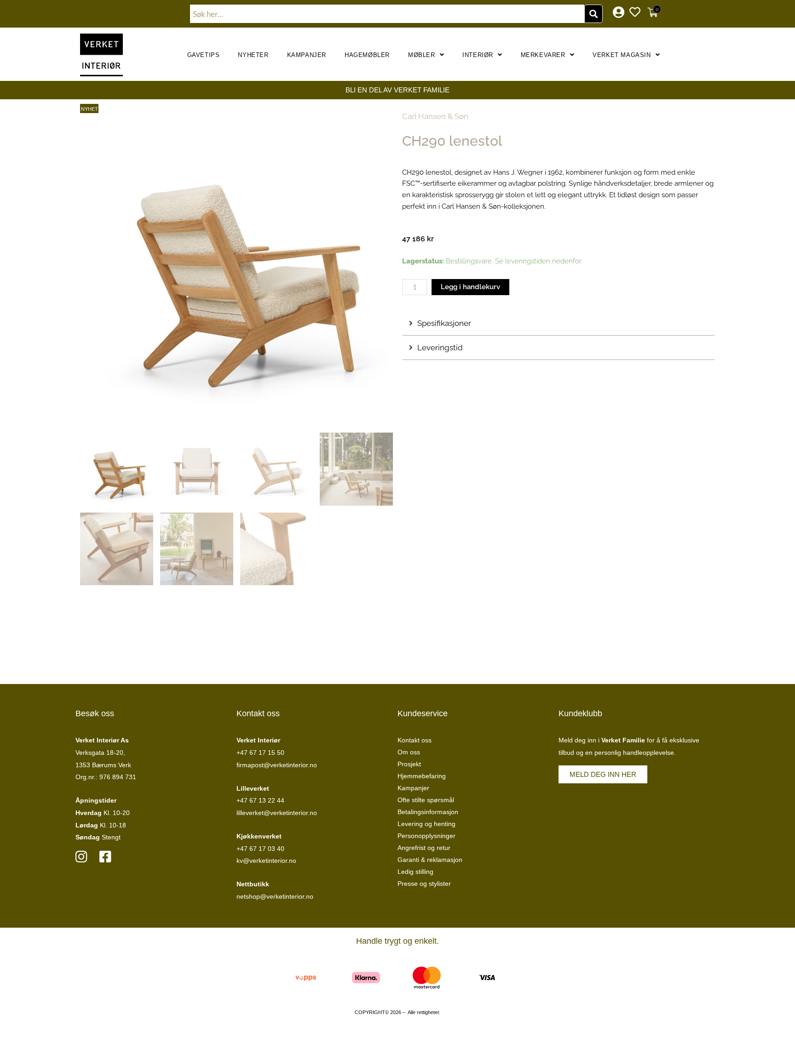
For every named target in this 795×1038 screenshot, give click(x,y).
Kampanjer (306, 54)
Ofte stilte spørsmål (426, 800)
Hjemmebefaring (422, 776)
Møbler (421, 54)
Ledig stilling (415, 871)
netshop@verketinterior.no (274, 896)
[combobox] (387, 14)
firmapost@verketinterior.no (276, 765)
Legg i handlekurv (470, 287)
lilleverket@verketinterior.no (276, 812)
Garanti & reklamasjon (430, 859)
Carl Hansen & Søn (435, 116)
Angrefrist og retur (424, 847)
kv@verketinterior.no (266, 860)
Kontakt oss (415, 740)
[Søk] (593, 14)
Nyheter (253, 54)
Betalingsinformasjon (428, 812)
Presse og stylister (424, 883)
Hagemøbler (367, 54)
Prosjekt (409, 764)
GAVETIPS (203, 54)
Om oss (409, 752)
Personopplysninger (426, 835)
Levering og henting (426, 823)
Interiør (477, 54)
